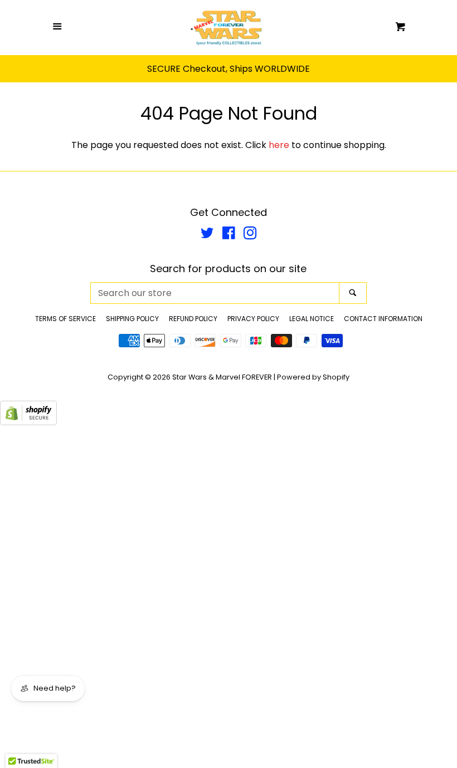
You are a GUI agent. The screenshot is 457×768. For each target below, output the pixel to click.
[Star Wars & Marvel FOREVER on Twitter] (207, 235)
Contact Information (383, 318)
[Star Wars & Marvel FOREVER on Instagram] (250, 235)
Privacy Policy (253, 318)
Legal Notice (311, 318)
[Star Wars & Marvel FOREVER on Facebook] (229, 235)
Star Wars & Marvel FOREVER (222, 377)
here (279, 145)
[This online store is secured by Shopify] (28, 422)
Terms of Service (65, 318)
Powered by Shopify (313, 377)
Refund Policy (193, 318)
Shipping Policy (132, 318)
